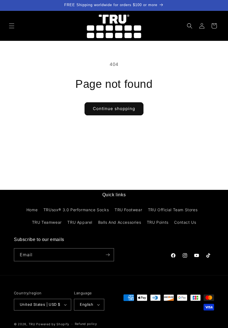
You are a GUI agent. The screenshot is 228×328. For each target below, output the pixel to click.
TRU (32, 324)
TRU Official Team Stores (172, 209)
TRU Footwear (128, 209)
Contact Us (185, 222)
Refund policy (86, 324)
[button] (12, 26)
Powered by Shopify (52, 324)
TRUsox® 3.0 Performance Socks (76, 209)
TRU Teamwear (47, 222)
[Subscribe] (107, 254)
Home (32, 209)
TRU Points (157, 222)
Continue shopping (114, 108)
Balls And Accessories (119, 222)
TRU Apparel (79, 222)
